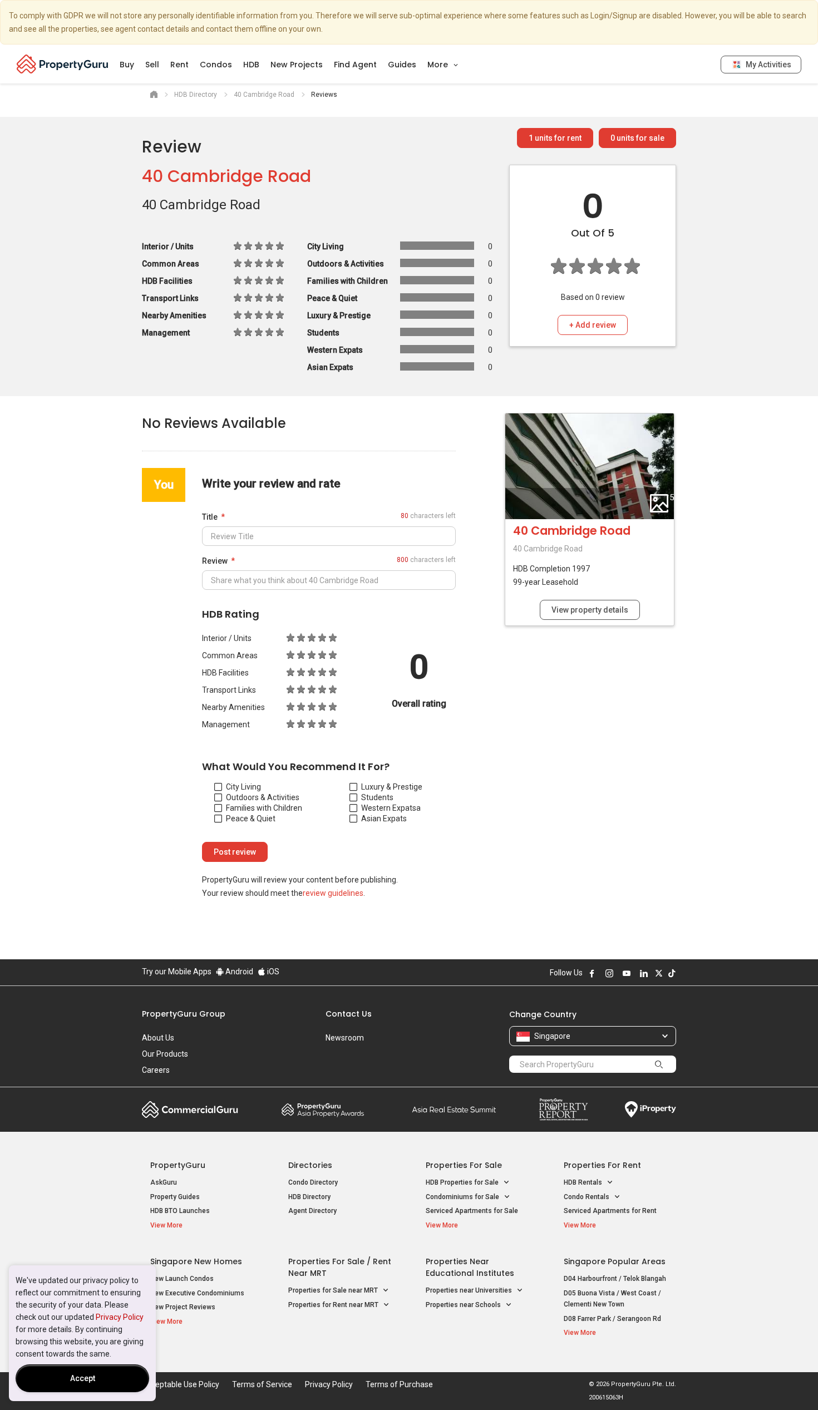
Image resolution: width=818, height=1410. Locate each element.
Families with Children (264, 807)
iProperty (650, 1109)
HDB (251, 64)
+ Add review (592, 325)
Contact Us (349, 1013)
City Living (243, 786)
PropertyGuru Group (183, 1013)
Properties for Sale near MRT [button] (334, 1290)
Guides (402, 64)
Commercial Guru (190, 1109)
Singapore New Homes (196, 1261)
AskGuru (163, 1182)
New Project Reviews (182, 1307)
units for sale (637, 138)
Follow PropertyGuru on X (658, 973)
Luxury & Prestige (391, 786)
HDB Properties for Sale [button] (463, 1182)
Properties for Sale (464, 1165)
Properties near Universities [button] (470, 1290)
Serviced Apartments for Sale (472, 1211)
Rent (179, 64)
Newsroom (345, 1037)
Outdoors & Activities (262, 797)
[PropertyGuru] (63, 64)
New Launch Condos (182, 1279)
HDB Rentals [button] (584, 1182)
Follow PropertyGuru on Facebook (592, 973)
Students (377, 797)
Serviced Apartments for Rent (610, 1211)
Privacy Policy (120, 1317)
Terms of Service (262, 1384)
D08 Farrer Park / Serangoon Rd (612, 1319)
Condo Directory (313, 1182)
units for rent (555, 138)
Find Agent (355, 64)
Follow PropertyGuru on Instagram (609, 973)
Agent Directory (312, 1211)
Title (210, 516)
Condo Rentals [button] (587, 1197)
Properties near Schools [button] (464, 1305)
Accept (82, 1378)
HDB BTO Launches (180, 1211)
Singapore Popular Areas (615, 1261)
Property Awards (322, 1109)
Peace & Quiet (250, 818)
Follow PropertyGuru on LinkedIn (644, 973)
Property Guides (175, 1197)
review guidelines (333, 893)
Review (215, 560)
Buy (127, 64)
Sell (152, 64)
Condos (216, 64)
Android (238, 971)
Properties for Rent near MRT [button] (334, 1305)
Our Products (165, 1053)
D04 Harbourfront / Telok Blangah (615, 1279)
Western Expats (388, 807)
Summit (454, 1109)
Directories (310, 1165)
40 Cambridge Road (226, 176)
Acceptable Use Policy (180, 1384)
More (438, 64)
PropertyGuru (177, 1165)
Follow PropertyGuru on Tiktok (671, 973)
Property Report (563, 1109)
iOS (272, 971)
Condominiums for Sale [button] (463, 1197)
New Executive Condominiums (197, 1293)
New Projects (296, 64)
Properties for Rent (602, 1165)
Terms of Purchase (399, 1384)
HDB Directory (309, 1197)
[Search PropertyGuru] (659, 1064)
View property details (589, 609)
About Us (158, 1037)
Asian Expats (384, 818)
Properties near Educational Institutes (470, 1267)
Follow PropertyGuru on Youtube (626, 973)
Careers (156, 1070)
